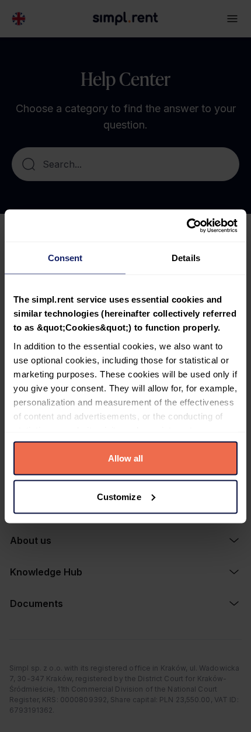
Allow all (126, 458)
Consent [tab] (65, 258)
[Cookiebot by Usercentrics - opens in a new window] (186, 225)
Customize (119, 496)
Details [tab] (186, 258)
